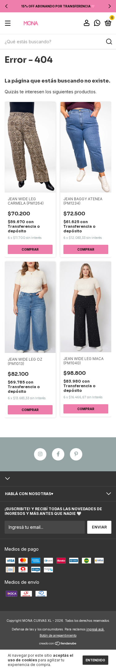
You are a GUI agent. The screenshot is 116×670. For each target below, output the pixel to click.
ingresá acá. (95, 629)
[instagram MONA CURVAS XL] (40, 454)
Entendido (95, 660)
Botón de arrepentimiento (58, 635)
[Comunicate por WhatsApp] (97, 23)
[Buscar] (109, 41)
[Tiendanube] (58, 644)
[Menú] (9, 23)
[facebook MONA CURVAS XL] (58, 454)
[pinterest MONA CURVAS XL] (76, 454)
